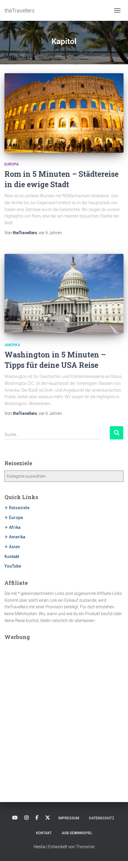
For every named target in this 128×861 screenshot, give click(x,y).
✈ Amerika (14, 537)
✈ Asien (12, 546)
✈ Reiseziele (16, 507)
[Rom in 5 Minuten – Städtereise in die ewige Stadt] (64, 113)
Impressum (68, 818)
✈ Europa (13, 517)
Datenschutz (101, 818)
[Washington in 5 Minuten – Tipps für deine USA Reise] (64, 293)
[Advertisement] (64, 708)
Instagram (26, 818)
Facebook (36, 818)
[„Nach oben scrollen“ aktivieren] (116, 849)
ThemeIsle (85, 846)
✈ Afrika (12, 527)
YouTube (12, 566)
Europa (11, 164)
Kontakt (11, 556)
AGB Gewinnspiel (77, 833)
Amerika (12, 345)
